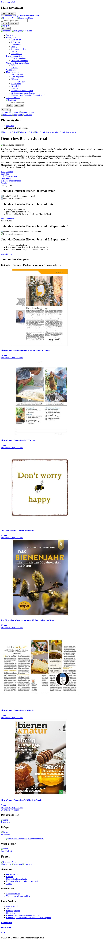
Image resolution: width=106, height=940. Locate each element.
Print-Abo (5, 174)
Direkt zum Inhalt (8, 2)
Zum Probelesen (7, 218)
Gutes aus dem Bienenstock (17, 63)
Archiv (9, 883)
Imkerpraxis (11, 37)
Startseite (10, 35)
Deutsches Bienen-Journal (22, 91)
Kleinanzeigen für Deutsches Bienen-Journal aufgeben (28, 917)
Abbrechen (13, 23)
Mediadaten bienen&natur (16, 879)
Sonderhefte (16, 84)
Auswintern (16, 40)
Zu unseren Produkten (10, 810)
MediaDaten (6, 178)
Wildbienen (11, 70)
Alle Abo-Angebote (9, 176)
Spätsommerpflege (18, 49)
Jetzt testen (5, 822)
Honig (14, 47)
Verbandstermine (13, 97)
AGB (3, 933)
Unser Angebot (12, 72)
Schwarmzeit (16, 42)
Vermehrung (16, 44)
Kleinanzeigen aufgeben (11, 181)
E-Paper (14, 79)
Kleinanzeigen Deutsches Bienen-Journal (28, 95)
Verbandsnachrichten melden (18, 896)
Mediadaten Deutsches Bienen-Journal (22, 881)
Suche (4, 23)
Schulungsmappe (18, 81)
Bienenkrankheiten (14, 56)
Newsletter (15, 86)
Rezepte (14, 67)
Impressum (6, 928)
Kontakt (9, 877)
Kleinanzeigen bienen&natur (23, 93)
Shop (8, 908)
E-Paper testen (7, 171)
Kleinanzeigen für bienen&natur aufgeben (23, 915)
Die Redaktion (12, 874)
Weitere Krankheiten (19, 60)
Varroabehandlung (18, 58)
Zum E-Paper (6, 254)
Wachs (14, 51)
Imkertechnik (16, 54)
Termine (4, 183)
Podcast (14, 88)
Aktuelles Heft (17, 74)
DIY (13, 65)
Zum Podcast (6, 851)
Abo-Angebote (17, 77)
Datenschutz (6, 923)
